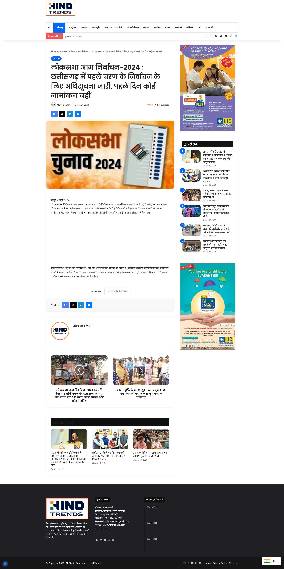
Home (56, 51)
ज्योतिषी (189, 27)
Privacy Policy (220, 563)
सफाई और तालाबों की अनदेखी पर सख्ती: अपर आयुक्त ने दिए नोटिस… (215, 245)
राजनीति (119, 27)
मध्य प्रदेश (72, 27)
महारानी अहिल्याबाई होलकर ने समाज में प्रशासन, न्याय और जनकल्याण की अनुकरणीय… (218, 157)
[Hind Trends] (60, 8)
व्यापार (167, 27)
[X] (101, 540)
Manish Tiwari (63, 105)
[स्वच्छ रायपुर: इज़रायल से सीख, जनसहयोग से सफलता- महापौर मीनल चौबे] (191, 211)
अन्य (199, 27)
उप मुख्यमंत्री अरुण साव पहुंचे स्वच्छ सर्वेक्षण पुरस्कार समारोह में (150, 454)
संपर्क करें (209, 27)
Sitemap (233, 563)
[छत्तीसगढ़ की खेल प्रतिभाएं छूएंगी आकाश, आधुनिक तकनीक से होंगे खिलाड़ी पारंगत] (110, 439)
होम (49, 27)
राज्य (107, 27)
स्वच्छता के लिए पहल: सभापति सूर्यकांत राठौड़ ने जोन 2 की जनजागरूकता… (217, 229)
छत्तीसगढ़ (59, 27)
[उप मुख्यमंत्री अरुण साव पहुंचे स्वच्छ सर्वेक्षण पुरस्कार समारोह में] (151, 439)
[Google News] (117, 291)
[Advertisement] (175, 10)
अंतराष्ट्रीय (96, 27)
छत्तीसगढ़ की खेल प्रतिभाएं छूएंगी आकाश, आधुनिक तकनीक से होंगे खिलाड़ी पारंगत (108, 456)
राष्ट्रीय (84, 27)
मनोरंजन (157, 27)
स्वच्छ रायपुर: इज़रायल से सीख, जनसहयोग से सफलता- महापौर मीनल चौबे (216, 211)
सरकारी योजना (133, 27)
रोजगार (146, 27)
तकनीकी (178, 27)
